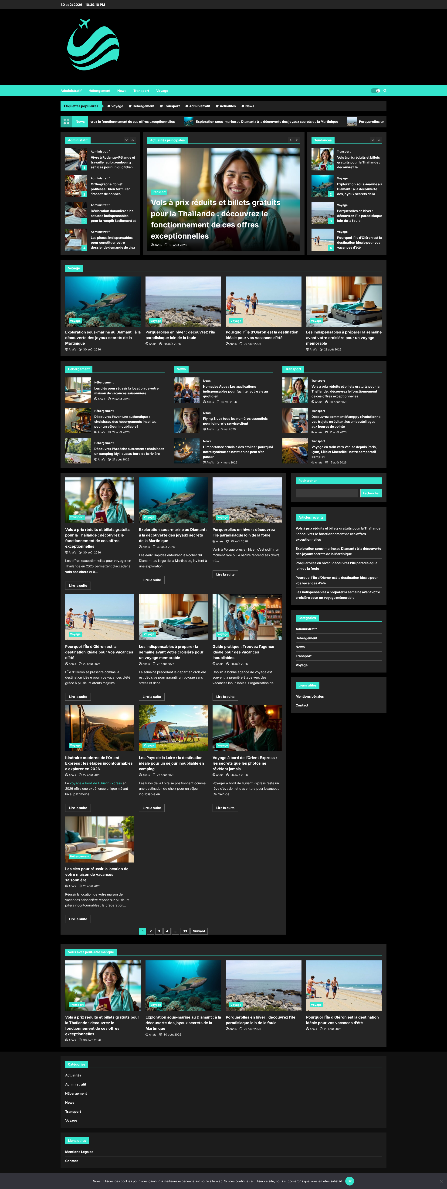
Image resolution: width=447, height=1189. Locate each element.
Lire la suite (80, 586)
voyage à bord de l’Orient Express (96, 783)
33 (185, 931)
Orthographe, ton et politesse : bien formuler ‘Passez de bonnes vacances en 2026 (76, 174)
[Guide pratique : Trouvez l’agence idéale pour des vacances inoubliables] (247, 617)
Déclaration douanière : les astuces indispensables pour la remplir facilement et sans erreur (76, 201)
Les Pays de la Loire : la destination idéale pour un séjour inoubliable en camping (171, 763)
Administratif (71, 91)
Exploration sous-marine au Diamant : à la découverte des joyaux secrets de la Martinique (201, 121)
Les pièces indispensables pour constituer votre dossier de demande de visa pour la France (76, 228)
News (121, 91)
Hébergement (99, 91)
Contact (302, 705)
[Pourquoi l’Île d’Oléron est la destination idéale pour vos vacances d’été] (263, 301)
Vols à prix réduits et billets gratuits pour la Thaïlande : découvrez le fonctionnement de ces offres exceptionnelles (295, 390)
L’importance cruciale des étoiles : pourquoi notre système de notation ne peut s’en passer (187, 450)
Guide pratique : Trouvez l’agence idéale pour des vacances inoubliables (243, 652)
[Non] (441, 1181)
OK (350, 1181)
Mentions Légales (310, 696)
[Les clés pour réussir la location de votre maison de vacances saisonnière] (99, 839)
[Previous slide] (126, 140)
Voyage (162, 91)
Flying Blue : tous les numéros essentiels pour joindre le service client (187, 420)
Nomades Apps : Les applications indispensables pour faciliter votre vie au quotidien (187, 390)
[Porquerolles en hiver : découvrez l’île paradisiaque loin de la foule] (183, 301)
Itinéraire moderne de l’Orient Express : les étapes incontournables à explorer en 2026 (99, 763)
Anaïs (158, 245)
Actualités (228, 106)
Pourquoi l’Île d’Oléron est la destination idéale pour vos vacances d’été (323, 213)
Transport (141, 91)
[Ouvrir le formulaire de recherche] (384, 90)
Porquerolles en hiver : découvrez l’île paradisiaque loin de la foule (346, 121)
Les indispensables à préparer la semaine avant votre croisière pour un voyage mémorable (323, 240)
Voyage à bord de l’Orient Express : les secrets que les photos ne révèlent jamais (245, 763)
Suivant (199, 931)
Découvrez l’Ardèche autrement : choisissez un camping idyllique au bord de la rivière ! (78, 450)
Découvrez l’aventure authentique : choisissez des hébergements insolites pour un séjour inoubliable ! (78, 420)
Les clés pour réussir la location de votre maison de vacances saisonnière (78, 390)
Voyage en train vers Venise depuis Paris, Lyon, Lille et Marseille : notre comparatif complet (295, 450)
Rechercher (307, 481)
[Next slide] (133, 140)
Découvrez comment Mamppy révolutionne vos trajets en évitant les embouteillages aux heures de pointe (295, 420)
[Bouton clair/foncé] (375, 90)
